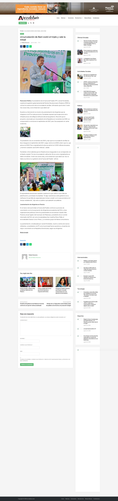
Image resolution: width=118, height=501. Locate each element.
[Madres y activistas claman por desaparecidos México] (80, 260)
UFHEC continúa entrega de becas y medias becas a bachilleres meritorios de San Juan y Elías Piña (91, 84)
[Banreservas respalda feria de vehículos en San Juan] (80, 75)
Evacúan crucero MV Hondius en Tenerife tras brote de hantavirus (90, 277)
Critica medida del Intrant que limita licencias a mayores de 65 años (44, 290)
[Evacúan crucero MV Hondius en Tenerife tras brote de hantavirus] (80, 276)
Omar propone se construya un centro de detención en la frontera (91, 52)
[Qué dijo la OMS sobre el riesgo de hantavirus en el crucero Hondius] (80, 268)
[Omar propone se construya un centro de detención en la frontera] (80, 50)
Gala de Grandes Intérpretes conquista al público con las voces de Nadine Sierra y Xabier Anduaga (91, 43)
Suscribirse (22, 23)
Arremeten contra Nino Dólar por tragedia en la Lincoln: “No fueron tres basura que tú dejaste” (91, 294)
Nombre (22, 338)
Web (21, 351)
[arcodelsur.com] (59, 8)
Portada (21, 31)
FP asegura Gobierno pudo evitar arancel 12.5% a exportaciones (90, 136)
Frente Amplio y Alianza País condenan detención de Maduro (27, 290)
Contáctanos (96, 18)
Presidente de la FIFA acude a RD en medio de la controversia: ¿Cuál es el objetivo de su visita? (90, 303)
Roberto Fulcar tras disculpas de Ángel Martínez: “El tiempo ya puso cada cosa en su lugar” (91, 321)
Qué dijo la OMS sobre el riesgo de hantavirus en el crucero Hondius (90, 269)
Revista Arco (78, 18)
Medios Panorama (25, 42)
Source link (23, 240)
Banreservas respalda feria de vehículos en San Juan (90, 75)
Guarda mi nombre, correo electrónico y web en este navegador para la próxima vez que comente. (45, 360)
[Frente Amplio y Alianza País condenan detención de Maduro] (27, 282)
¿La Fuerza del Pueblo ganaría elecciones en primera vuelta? (89, 118)
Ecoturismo (71, 18)
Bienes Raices (87, 18)
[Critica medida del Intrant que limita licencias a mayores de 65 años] (45, 282)
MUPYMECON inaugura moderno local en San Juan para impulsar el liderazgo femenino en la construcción (91, 93)
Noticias (63, 18)
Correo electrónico (26, 345)
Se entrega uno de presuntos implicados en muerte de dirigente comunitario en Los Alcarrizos (91, 338)
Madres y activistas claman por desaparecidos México (90, 261)
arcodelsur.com (31, 498)
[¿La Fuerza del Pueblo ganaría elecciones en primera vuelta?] (80, 117)
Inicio (58, 18)
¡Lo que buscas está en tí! (90, 328)
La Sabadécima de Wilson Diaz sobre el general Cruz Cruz (90, 60)
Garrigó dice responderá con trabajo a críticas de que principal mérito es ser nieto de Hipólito (91, 127)
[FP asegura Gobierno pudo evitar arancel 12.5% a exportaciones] (80, 135)
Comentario (24, 320)
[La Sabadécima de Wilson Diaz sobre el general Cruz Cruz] (80, 58)
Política (22, 33)
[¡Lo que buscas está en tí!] (80, 329)
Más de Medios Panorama (35, 257)
